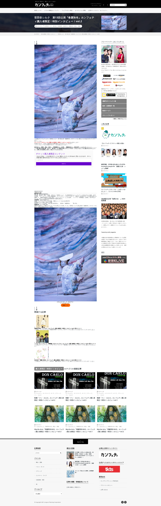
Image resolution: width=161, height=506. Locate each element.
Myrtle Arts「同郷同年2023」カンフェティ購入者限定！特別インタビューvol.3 (49, 430)
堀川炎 (55, 26)
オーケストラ (46, 393)
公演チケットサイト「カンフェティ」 (98, 10)
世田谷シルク (48, 26)
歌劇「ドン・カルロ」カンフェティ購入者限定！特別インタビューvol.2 (49, 399)
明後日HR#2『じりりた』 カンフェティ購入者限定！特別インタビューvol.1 (54, 328)
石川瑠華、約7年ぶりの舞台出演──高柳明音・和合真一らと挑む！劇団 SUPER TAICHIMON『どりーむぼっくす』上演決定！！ (84, 454)
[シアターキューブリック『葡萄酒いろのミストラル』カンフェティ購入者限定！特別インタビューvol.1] (42, 342)
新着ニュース (37, 10)
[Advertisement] (65, 179)
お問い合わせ (104, 489)
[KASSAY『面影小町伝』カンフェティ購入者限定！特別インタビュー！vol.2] (42, 359)
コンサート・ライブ (41, 475)
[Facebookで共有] (36, 41)
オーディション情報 (80, 10)
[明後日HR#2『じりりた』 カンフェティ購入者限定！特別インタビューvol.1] (42, 327)
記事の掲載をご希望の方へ (74, 487)
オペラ (52, 393)
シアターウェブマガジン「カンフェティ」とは (95, 4)
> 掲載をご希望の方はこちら (120, 119)
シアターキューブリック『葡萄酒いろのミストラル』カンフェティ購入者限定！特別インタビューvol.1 (61, 343)
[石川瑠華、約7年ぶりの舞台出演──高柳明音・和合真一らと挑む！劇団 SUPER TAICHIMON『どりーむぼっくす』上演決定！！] (70, 455)
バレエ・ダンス (40, 466)
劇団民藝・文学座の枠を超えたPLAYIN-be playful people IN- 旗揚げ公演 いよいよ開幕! (113, 166)
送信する (64, 163)
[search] (125, 5)
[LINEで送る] (36, 44)
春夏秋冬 (65, 26)
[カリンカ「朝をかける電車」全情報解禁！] (70, 474)
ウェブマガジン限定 (67, 10)
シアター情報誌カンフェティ (51, 10)
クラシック (58, 393)
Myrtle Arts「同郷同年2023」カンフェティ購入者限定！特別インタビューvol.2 (111, 430)
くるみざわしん (40, 426)
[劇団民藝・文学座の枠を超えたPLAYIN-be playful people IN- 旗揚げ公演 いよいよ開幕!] (70, 464)
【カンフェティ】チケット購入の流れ (112, 143)
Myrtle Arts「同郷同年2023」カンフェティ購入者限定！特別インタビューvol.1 (80, 430)
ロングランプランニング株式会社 (109, 481)
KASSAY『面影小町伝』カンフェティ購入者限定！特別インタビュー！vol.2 (54, 360)
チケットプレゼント (109, 115)
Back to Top (80, 442)
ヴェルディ (39, 393)
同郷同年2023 (48, 426)
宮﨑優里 (60, 26)
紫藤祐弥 (71, 26)
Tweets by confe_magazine (108, 232)
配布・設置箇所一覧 (109, 106)
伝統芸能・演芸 (40, 480)
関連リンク (65, 305)
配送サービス (107, 111)
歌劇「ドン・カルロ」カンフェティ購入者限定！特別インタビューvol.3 (80, 399)
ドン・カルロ (37, 395)
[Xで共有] (36, 42)
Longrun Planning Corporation (52, 502)
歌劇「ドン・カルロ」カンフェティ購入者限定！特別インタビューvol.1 (111, 399)
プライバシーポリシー (106, 485)
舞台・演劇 (77, 26)
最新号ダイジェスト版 (109, 101)
